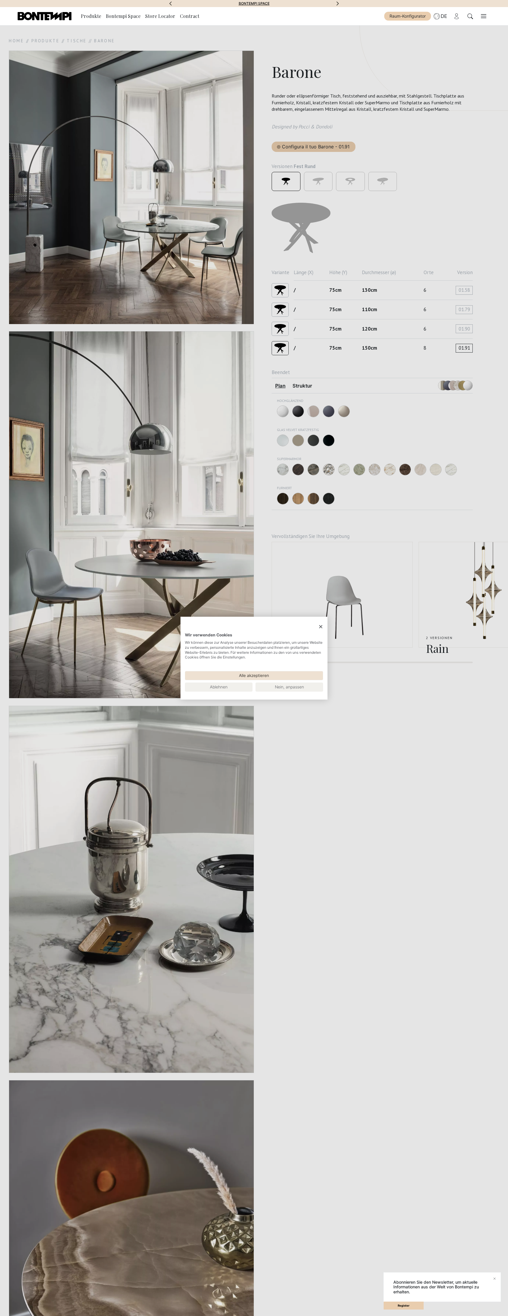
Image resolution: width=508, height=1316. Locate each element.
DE (444, 16)
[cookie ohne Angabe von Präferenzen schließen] (320, 626)
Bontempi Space (123, 16)
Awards (254, 3)
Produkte (91, 16)
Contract (189, 16)
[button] (170, 3)
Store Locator (160, 16)
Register (404, 1305)
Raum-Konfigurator (408, 16)
